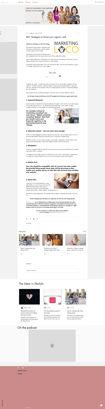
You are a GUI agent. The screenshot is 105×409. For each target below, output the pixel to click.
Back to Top (2, 403)
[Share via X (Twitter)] (30, 219)
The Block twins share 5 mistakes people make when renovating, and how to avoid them (52, 249)
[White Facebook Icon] (18, 368)
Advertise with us (22, 370)
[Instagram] (20, 368)
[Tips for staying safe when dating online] (29, 240)
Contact (20, 373)
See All (84, 231)
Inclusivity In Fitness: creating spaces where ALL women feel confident (75, 249)
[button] (28, 2)
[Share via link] (37, 219)
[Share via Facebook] (26, 219)
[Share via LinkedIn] (33, 219)
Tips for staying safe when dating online (28, 249)
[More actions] (78, 33)
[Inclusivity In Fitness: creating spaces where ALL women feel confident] (75, 240)
